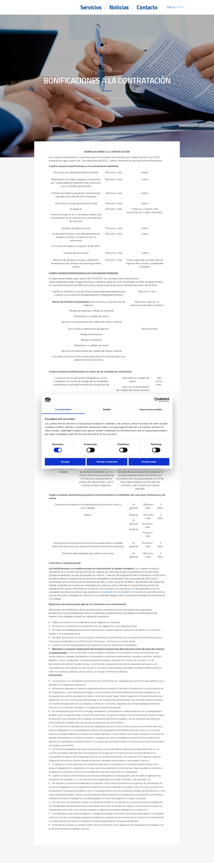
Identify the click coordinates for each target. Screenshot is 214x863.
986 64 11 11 (175, 7)
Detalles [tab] (107, 409)
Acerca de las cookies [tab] (150, 409)
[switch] (90, 450)
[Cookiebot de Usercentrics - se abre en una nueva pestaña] (156, 400)
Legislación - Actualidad (107, 71)
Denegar (65, 461)
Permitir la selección (107, 461)
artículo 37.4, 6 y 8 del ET (117, 592)
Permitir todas (149, 461)
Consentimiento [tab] (63, 409)
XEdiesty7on (120, 98)
